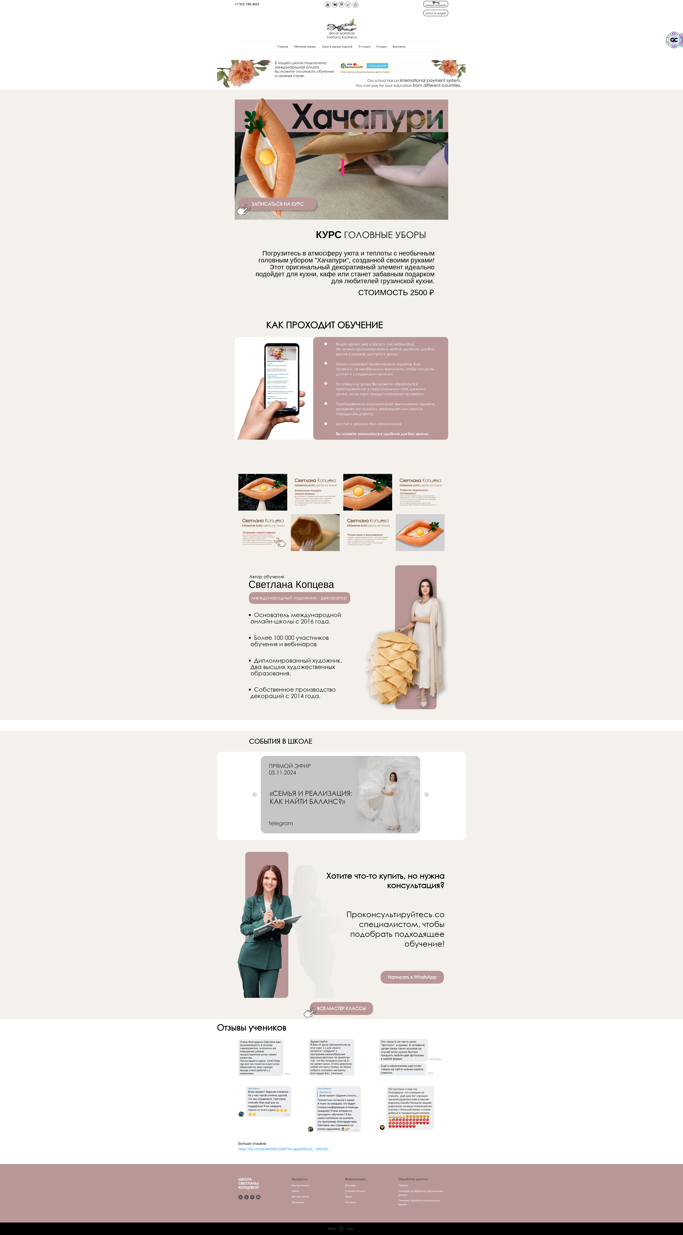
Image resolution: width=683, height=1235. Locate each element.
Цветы (295, 1191)
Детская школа (300, 1196)
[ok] (246, 1197)
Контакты (399, 46)
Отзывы (381, 46)
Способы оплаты (355, 1191)
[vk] (240, 1197)
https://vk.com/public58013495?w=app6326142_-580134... (284, 1149)
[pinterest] (252, 1197)
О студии (364, 46)
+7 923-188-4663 (247, 4)
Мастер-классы (300, 1185)
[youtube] (258, 1197)
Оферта (403, 1185)
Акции (348, 1196)
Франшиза (298, 1202)
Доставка (350, 1185)
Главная (283, 46)
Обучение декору (305, 46)
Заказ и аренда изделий (337, 46)
